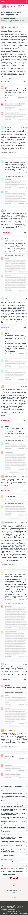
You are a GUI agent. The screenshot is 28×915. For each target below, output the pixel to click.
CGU (14, 892)
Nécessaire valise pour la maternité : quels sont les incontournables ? (13, 814)
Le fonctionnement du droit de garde (11, 861)
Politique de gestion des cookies (14, 890)
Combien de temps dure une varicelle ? (12, 793)
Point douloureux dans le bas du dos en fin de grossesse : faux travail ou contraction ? (13, 826)
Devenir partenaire (14, 883)
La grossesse (4, 78)
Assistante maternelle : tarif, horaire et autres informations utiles (11, 838)
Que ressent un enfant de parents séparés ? (13, 868)
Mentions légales (14, 887)
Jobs (14, 885)
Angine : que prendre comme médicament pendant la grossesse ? (13, 850)
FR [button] (26, 1)
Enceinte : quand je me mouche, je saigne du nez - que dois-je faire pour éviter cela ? (13, 805)
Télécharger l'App (21, 6)
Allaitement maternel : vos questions (11, 786)
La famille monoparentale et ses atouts (12, 871)
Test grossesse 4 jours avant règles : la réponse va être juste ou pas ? (11, 846)
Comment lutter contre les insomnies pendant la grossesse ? (11, 854)
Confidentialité (14, 895)
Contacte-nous (14, 897)
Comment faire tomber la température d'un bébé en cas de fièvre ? (13, 809)
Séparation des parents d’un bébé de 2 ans (13, 865)
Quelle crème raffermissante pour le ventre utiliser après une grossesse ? (13, 842)
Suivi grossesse (12, 78)
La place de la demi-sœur (8, 874)
